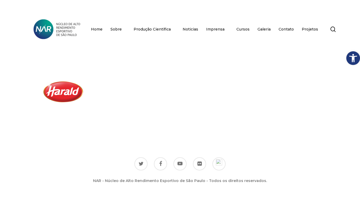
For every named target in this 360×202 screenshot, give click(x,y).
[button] (353, 58)
